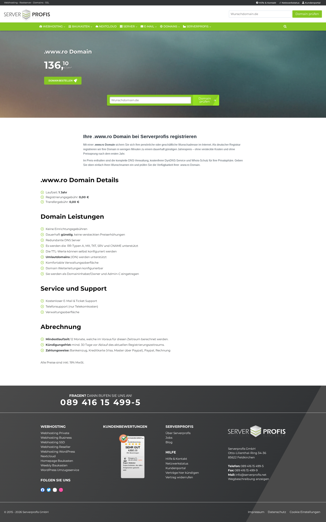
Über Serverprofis (178, 433)
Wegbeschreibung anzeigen (248, 479)
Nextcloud (108, 26)
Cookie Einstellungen (305, 512)
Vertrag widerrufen (179, 477)
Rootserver (25, 2)
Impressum (256, 512)
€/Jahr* (68, 67)
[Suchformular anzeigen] (285, 26)
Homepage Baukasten (57, 460)
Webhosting (11, 2)
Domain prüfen (307, 14)
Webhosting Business (56, 437)
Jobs (169, 437)
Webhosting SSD (53, 442)
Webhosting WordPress (58, 451)
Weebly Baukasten (54, 465)
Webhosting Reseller (55, 447)
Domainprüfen (204, 100)
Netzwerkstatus (291, 2)
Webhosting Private (55, 433)
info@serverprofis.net (251, 474)
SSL (47, 2)
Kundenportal (313, 2)
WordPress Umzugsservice (60, 470)
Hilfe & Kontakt (267, 2)
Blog (169, 442)
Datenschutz (277, 512)
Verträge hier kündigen (182, 472)
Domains (38, 2)
